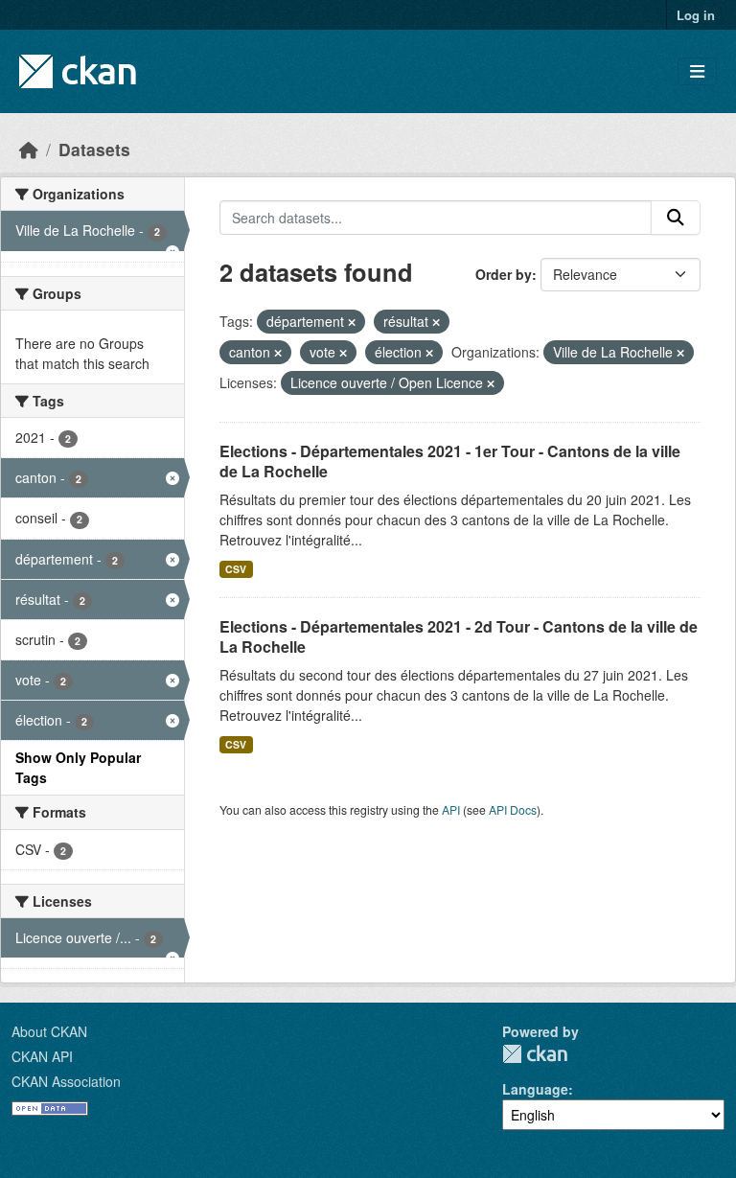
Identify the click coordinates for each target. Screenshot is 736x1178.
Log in (696, 15)
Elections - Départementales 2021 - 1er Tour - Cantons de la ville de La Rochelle (449, 461)
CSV (235, 569)
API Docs (513, 809)
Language (535, 1088)
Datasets (94, 149)
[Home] (28, 149)
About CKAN (49, 1031)
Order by (503, 274)
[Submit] (676, 217)
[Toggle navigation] (697, 71)
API (451, 809)
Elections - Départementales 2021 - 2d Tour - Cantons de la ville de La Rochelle (458, 636)
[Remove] (352, 322)
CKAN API (42, 1056)
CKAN (534, 1054)
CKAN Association (66, 1081)
